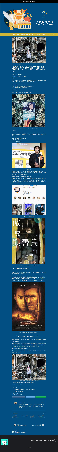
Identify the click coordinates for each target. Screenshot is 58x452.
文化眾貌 (33, 34)
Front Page (17, 64)
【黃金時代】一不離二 (33, 417)
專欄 (18, 34)
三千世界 (43, 415)
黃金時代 (15, 416)
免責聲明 (37, 440)
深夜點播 (43, 34)
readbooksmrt (22, 402)
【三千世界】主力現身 (41, 417)
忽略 (34, 1)
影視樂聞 (23, 34)
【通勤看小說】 (14, 64)
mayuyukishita (32, 216)
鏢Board (28, 34)
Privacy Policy (33, 440)
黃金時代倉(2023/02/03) (21, 425)
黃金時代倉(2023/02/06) (36, 425)
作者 (14, 34)
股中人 (16, 415)
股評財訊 (38, 34)
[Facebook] (47, 34)
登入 (18, 432)
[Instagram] (49, 34)
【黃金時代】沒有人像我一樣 (15, 418)
